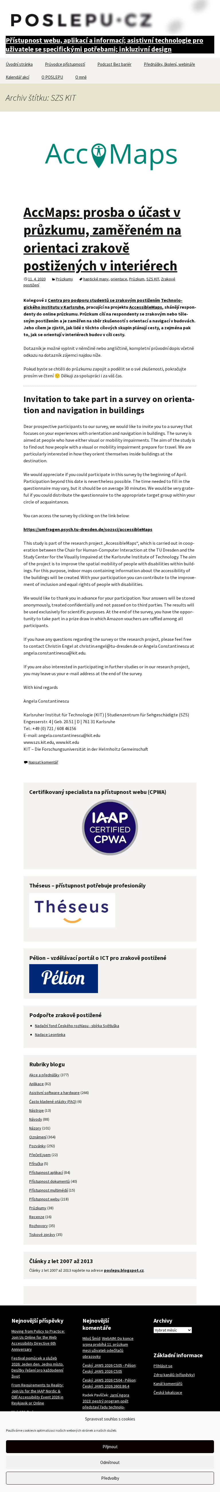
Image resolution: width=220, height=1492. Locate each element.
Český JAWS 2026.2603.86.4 (105, 1386)
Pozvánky (37, 1145)
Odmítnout (110, 1462)
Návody (35, 1119)
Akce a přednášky (44, 1074)
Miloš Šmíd (91, 1338)
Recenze (36, 1216)
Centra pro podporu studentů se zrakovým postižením (104, 300)
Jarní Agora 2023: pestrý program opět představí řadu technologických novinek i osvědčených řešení (108, 1407)
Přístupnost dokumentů (49, 1181)
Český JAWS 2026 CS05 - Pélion (108, 1365)
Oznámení (37, 1137)
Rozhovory (38, 1225)
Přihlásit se (163, 1365)
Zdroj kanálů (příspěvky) (174, 1374)
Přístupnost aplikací (46, 1172)
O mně (81, 77)
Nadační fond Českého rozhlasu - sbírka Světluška (77, 1025)
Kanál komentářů (168, 1383)
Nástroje (36, 1110)
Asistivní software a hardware (54, 1092)
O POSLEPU (52, 77)
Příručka (36, 1163)
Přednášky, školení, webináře (169, 64)
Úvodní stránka (19, 64)
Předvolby (110, 1478)
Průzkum (136, 279)
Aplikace (36, 1083)
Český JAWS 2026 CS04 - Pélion (108, 1380)
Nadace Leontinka (50, 1034)
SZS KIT (152, 279)
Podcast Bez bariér (114, 64)
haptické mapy (96, 279)
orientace (119, 279)
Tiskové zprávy (42, 1234)
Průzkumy (64, 279)
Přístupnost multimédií (48, 1190)
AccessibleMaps (145, 307)
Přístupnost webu (44, 1199)
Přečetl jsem (40, 1154)
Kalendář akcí (17, 77)
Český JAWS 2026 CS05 (102, 1371)
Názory (35, 1128)
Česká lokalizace (168, 1392)
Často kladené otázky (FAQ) (52, 1101)
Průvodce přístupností (65, 64)
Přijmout (110, 1446)
